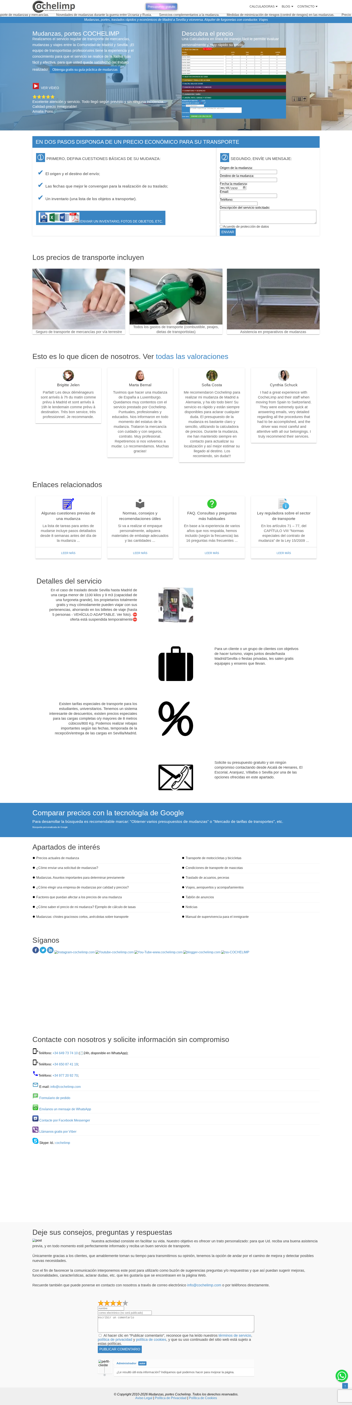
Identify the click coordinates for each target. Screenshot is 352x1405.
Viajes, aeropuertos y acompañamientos (215, 887)
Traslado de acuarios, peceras (207, 877)
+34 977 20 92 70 (65, 1075)
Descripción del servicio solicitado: (245, 207)
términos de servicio (235, 1335)
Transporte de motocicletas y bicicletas (213, 858)
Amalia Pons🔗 (44, 111)
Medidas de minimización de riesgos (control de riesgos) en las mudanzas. (231, 15)
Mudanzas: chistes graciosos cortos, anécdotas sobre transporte (82, 916)
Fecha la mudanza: (234, 183)
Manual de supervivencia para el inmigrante (217, 916)
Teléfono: (226, 199)
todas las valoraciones (192, 356)
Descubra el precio (207, 33)
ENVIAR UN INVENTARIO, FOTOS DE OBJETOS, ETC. (121, 221)
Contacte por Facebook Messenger (64, 1120)
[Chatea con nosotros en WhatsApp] (342, 1376)
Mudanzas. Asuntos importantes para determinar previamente (80, 877)
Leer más (68, 553)
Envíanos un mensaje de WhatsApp (65, 1109)
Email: (224, 191)
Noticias (191, 907)
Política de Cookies (203, 1398)
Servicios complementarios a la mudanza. (140, 15)
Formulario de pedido (54, 1098)
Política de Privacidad (170, 1398)
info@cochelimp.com (65, 1086)
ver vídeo (50, 88)
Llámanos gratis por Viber (57, 1131)
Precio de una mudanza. (309, 15)
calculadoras (262, 6)
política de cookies (151, 1340)
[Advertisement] (176, 995)
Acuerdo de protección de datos (245, 226)
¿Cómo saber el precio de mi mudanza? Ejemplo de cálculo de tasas (86, 907)
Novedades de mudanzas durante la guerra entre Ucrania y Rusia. (54, 15)
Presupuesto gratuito (161, 6)
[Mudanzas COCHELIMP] (53, 6)
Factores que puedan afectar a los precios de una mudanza (79, 897)
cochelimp (62, 1143)
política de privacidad (115, 1340)
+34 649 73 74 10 (65, 1053)
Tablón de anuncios (200, 897)
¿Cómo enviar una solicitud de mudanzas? (67, 868)
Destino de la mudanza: (237, 176)
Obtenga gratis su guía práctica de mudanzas (85, 69)
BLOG (286, 6)
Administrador (126, 1363)
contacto (306, 6)
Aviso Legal (143, 1398)
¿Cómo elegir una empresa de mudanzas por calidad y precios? (82, 887)
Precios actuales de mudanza (57, 858)
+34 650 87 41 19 (65, 1064)
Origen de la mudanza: (236, 168)
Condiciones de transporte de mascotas (214, 868)
